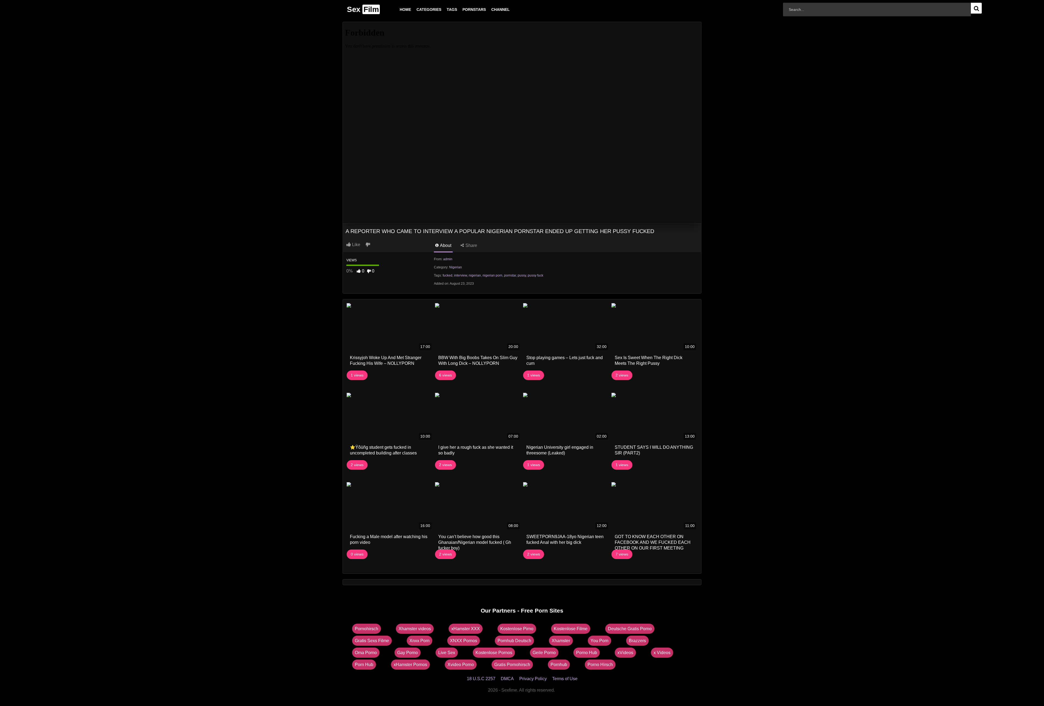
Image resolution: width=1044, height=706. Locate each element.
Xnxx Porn (419, 640)
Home (396, 9)
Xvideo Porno (461, 664)
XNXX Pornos (463, 640)
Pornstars (465, 9)
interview (460, 275)
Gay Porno (407, 652)
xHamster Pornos (410, 664)
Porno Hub (586, 652)
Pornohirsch (366, 628)
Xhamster (561, 640)
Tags (443, 9)
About (445, 245)
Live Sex (446, 652)
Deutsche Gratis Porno (630, 628)
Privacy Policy (533, 678)
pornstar (510, 275)
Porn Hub (364, 664)
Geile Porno (544, 652)
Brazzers (637, 640)
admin (447, 259)
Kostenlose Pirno (516, 628)
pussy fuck (535, 275)
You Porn (599, 640)
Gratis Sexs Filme (372, 640)
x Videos (662, 652)
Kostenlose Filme (571, 628)
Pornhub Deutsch (514, 640)
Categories (420, 9)
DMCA (507, 678)
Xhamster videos (415, 628)
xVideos (625, 652)
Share (470, 245)
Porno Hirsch (600, 664)
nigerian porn (492, 275)
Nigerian (455, 267)
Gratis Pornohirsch (512, 664)
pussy (522, 275)
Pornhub (559, 664)
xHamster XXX (465, 628)
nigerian (475, 275)
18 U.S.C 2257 (481, 678)
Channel (492, 9)
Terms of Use (564, 678)
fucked (447, 275)
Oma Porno (366, 652)
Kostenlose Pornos (494, 652)
